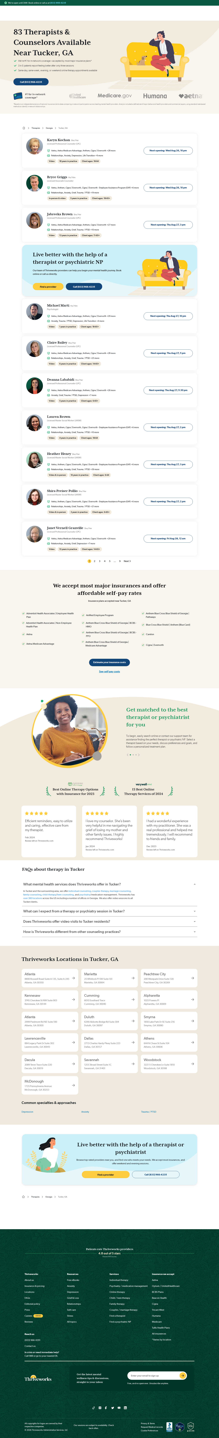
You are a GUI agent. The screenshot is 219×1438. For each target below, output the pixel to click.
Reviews (29, 1321)
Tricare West (158, 1309)
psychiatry (84, 894)
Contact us (30, 1346)
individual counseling (79, 891)
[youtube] (119, 1407)
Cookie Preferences (149, 1430)
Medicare (157, 1321)
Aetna (155, 1280)
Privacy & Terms (148, 1423)
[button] (127, 763)
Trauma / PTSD (148, 1111)
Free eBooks (73, 1280)
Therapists (36, 128)
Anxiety (85, 1111)
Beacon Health (159, 1298)
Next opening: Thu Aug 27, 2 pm (168, 427)
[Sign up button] (183, 1375)
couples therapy (100, 891)
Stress (70, 1315)
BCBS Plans (158, 1292)
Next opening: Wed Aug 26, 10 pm (168, 150)
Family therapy (117, 1303)
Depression (27, 1111)
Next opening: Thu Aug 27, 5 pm (168, 353)
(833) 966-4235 (58, 3)
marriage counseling (120, 891)
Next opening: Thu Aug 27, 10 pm (168, 316)
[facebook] (106, 1407)
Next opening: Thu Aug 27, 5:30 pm (168, 390)
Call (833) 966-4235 (31, 82)
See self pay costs (109, 671)
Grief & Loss (73, 1298)
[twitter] (112, 1407)
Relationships (74, 1303)
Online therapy (117, 1292)
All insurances (159, 1333)
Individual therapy (119, 1280)
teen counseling (65, 894)
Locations (29, 1292)
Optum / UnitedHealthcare (166, 1286)
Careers (28, 1315)
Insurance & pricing (34, 1286)
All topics (72, 1321)
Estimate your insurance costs (109, 662)
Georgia (49, 128)
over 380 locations (32, 898)
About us (29, 1280)
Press (27, 1309)
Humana (156, 1315)
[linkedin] (125, 1407)
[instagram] (100, 1407)
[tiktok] (93, 1407)
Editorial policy (32, 1303)
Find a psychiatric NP (120, 1321)
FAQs (27, 1298)
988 (31, 1355)
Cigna (155, 1303)
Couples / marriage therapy (124, 1309)
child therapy (49, 894)
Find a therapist (117, 1315)
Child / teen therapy (120, 1298)
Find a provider (48, 286)
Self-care (71, 1309)
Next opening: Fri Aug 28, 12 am (168, 538)
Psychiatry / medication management (129, 1286)
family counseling (32, 894)
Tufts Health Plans (161, 1327)
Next (126, 561)
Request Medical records (152, 1427)
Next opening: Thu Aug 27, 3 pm (168, 224)
